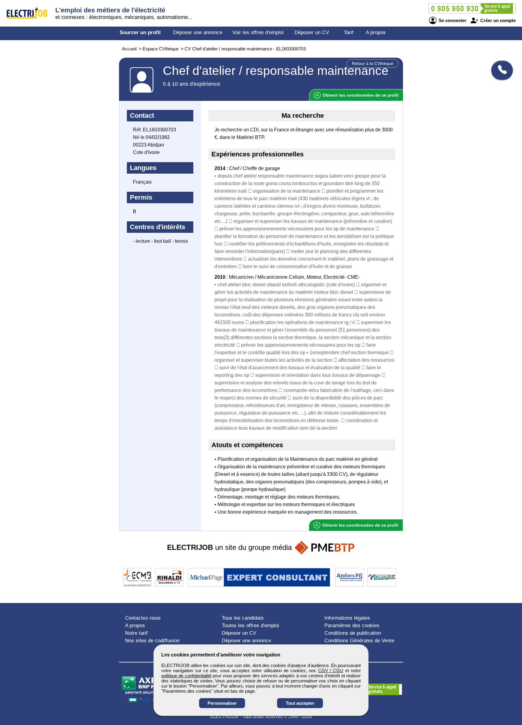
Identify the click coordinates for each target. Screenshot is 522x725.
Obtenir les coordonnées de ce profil (359, 525)
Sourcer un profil (140, 32)
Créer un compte (497, 20)
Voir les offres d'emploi (258, 32)
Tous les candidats (243, 618)
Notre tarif (136, 633)
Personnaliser (222, 703)
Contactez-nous (143, 618)
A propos (376, 32)
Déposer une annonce (197, 32)
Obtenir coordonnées (359, 95)
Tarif (348, 32)
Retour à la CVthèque (372, 63)
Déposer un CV (312, 32)
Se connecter (451, 20)
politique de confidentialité (186, 675)
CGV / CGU (330, 670)
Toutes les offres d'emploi (250, 625)
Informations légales (347, 618)
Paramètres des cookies (351, 625)
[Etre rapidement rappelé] (499, 70)
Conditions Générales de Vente (359, 640)
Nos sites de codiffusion (152, 640)
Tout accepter (300, 703)
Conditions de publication (352, 633)
